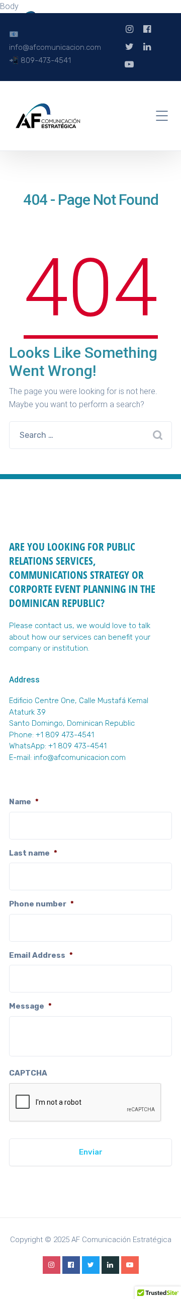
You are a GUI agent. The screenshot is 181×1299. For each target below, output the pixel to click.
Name (24, 801)
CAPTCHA (28, 1073)
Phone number (41, 903)
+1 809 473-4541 (77, 745)
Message (30, 1006)
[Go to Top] (161, 1276)
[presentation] (85, 1102)
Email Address (41, 955)
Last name (33, 853)
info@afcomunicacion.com (80, 757)
